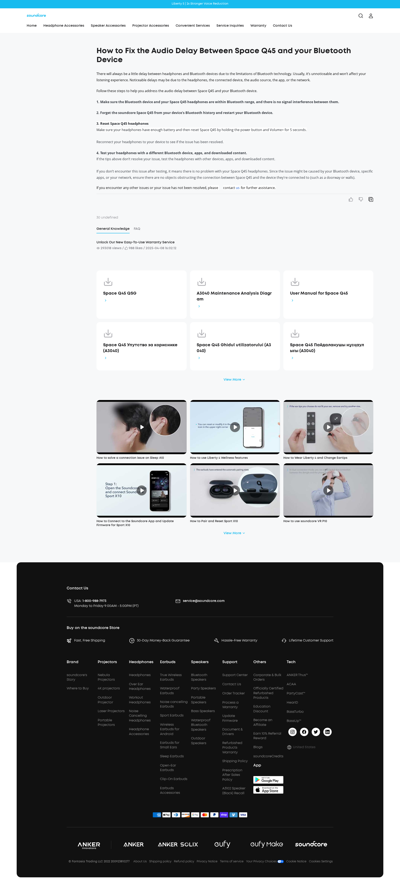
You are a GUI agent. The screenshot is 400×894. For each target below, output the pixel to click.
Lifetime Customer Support (311, 640)
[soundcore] (36, 15)
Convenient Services (193, 25)
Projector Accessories (150, 25)
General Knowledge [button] (113, 228)
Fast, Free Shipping (89, 640)
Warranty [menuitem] (258, 25)
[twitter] (316, 732)
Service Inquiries (230, 25)
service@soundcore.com (204, 601)
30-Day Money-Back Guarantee (163, 640)
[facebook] (304, 732)
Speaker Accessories (108, 25)
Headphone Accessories (63, 25)
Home (32, 25)
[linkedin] (327, 732)
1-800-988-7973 (94, 601)
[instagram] (292, 732)
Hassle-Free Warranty (239, 640)
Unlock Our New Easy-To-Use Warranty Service (135, 242)
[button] (55, 48)
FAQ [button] (137, 228)
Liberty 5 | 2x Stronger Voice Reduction (200, 4)
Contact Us (282, 25)
